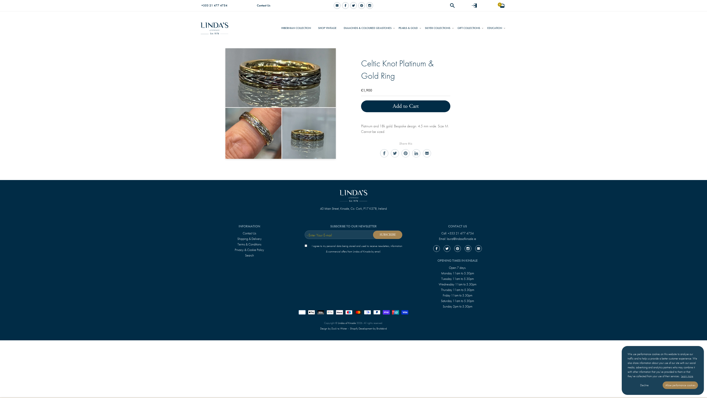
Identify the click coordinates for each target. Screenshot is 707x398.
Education (494, 28)
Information (249, 226)
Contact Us (263, 5)
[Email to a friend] (427, 153)
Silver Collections (437, 28)
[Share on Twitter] (395, 153)
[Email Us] (337, 5)
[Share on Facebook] (384, 153)
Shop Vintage (327, 28)
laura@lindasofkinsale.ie (461, 239)
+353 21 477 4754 (214, 5)
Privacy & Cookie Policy (249, 250)
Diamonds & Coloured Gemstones (368, 28)
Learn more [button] (687, 376)
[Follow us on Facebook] (345, 5)
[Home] (214, 27)
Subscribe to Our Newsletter (353, 226)
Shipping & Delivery (249, 239)
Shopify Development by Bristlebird (368, 328)
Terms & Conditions (249, 244)
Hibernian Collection (296, 28)
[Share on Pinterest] (406, 153)
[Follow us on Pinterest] (362, 5)
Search (249, 255)
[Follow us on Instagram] (370, 5)
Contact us (457, 226)
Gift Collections (469, 28)
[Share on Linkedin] (416, 153)
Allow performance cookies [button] (680, 385)
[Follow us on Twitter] (353, 5)
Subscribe (388, 235)
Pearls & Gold (408, 28)
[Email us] (478, 249)
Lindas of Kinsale (347, 323)
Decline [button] (644, 385)
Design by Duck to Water (333, 328)
